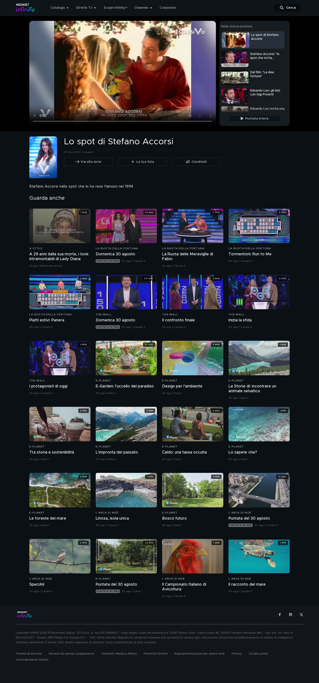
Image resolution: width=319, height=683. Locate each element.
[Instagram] (291, 615)
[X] (301, 615)
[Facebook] (280, 615)
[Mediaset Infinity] (25, 7)
